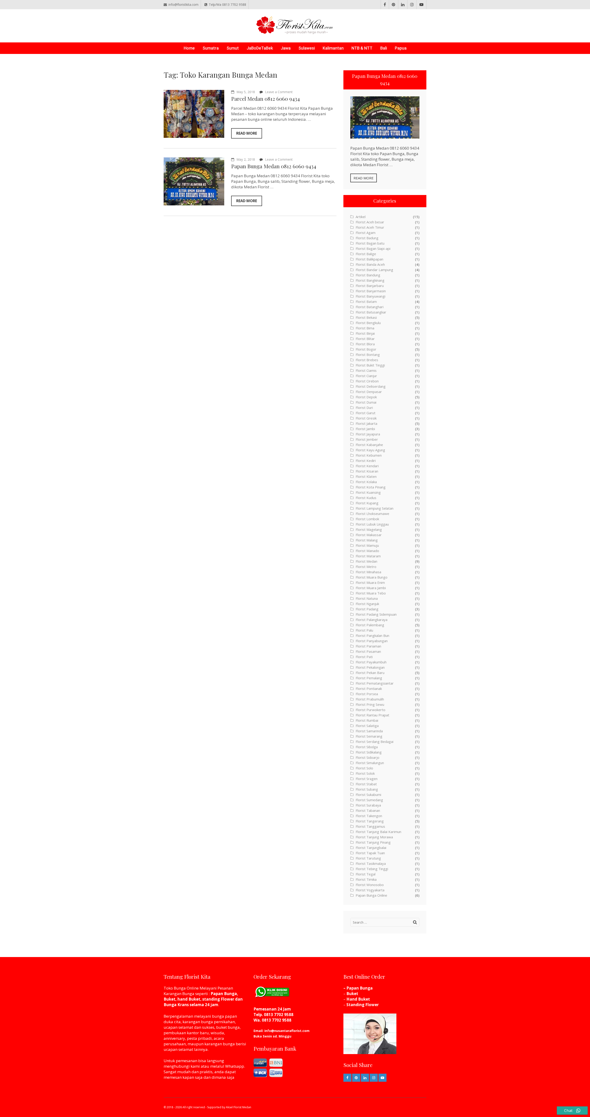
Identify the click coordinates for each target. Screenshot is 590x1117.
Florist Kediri (366, 460)
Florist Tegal (365, 874)
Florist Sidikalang (369, 752)
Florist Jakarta (366, 423)
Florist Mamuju (367, 545)
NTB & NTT (361, 48)
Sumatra (211, 48)
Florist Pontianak (369, 688)
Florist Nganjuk (367, 603)
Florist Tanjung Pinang (373, 842)
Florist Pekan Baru (370, 672)
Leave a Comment (279, 92)
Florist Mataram (368, 556)
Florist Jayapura (368, 434)
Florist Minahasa (368, 572)
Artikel (361, 216)
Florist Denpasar (369, 391)
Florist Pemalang (369, 678)
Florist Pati (364, 656)
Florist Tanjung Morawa (374, 837)
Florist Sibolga (367, 747)
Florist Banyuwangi (370, 296)
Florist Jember (367, 439)
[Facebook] (385, 4)
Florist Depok (366, 397)
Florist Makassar (369, 534)
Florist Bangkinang (370, 280)
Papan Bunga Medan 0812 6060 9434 (273, 166)
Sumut (233, 48)
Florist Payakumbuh (371, 662)
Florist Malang (367, 540)
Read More (246, 133)
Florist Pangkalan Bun (372, 635)
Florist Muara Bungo (371, 577)
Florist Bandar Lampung (374, 269)
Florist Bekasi (366, 317)
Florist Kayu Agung (370, 450)
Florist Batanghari (370, 306)
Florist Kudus (366, 497)
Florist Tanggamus (370, 826)
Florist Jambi (365, 428)
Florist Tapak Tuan (370, 853)
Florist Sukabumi (368, 794)
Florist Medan (366, 561)
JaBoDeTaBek (260, 48)
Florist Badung (367, 238)
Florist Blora (365, 344)
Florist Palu (364, 630)
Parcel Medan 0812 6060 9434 (265, 98)
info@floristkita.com (183, 4)
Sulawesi (306, 48)
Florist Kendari (367, 466)
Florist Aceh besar (370, 222)
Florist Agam (365, 232)
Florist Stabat (366, 784)
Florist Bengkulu (368, 322)
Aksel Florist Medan (238, 1107)
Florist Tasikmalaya (371, 863)
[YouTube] (421, 4)
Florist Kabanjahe (369, 444)
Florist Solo (364, 768)
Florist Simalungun (370, 762)
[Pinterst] (393, 4)
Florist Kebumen (369, 455)
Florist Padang (367, 609)
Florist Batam (366, 301)
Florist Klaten (366, 476)
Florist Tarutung (368, 858)
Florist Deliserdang (371, 386)
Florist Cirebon (367, 381)
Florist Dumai (366, 402)
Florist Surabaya (368, 805)
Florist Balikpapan (369, 259)
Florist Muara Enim (370, 582)
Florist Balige (366, 253)
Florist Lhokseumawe (372, 513)
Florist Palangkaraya (371, 619)
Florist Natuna (367, 598)
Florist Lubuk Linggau (372, 524)
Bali (383, 48)
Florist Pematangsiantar (375, 683)
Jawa (286, 48)
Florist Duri (364, 407)
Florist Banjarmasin (371, 291)
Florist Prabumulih (370, 699)
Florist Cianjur (366, 375)
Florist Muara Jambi (371, 587)
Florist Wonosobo (370, 884)
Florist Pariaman (368, 646)
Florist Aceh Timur (370, 227)
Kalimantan (333, 48)
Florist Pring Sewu (370, 704)
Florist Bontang (368, 354)
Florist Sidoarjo (367, 757)
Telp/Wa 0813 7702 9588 (227, 4)
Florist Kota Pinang (371, 487)
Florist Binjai (365, 333)
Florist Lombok (367, 519)
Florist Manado (367, 550)
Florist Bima (365, 328)
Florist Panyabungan (372, 640)
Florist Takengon (369, 815)
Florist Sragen (367, 778)
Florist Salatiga (367, 725)
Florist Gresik (366, 418)
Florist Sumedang (369, 800)
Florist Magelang (369, 529)
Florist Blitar (365, 338)
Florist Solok (365, 773)
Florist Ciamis (366, 370)
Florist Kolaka (366, 481)
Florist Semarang (369, 736)
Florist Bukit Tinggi (370, 365)
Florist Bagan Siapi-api (373, 248)
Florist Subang (367, 789)
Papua (401, 48)
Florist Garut (365, 413)
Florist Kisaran (367, 471)
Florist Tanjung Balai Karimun (378, 831)
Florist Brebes (367, 360)
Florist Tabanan (368, 810)
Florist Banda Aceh (370, 264)
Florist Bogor (366, 349)
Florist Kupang (367, 503)
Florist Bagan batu (370, 243)
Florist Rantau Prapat (372, 715)
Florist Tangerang (370, 821)
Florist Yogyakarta (370, 890)
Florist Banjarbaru (370, 285)
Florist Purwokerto (370, 709)
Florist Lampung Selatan (374, 508)
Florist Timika (366, 879)
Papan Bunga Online (371, 895)
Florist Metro (366, 566)
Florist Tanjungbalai (371, 847)
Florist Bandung (368, 275)
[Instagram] (411, 4)
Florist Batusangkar (371, 312)
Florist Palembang (370, 625)
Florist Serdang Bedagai (374, 741)
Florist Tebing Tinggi (372, 868)
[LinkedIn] (402, 4)
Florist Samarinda (369, 731)
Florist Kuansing (368, 492)
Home (189, 48)
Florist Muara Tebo (371, 593)
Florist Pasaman (368, 651)
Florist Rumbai (367, 720)
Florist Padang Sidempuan (376, 614)
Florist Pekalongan (370, 667)
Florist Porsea (367, 693)
